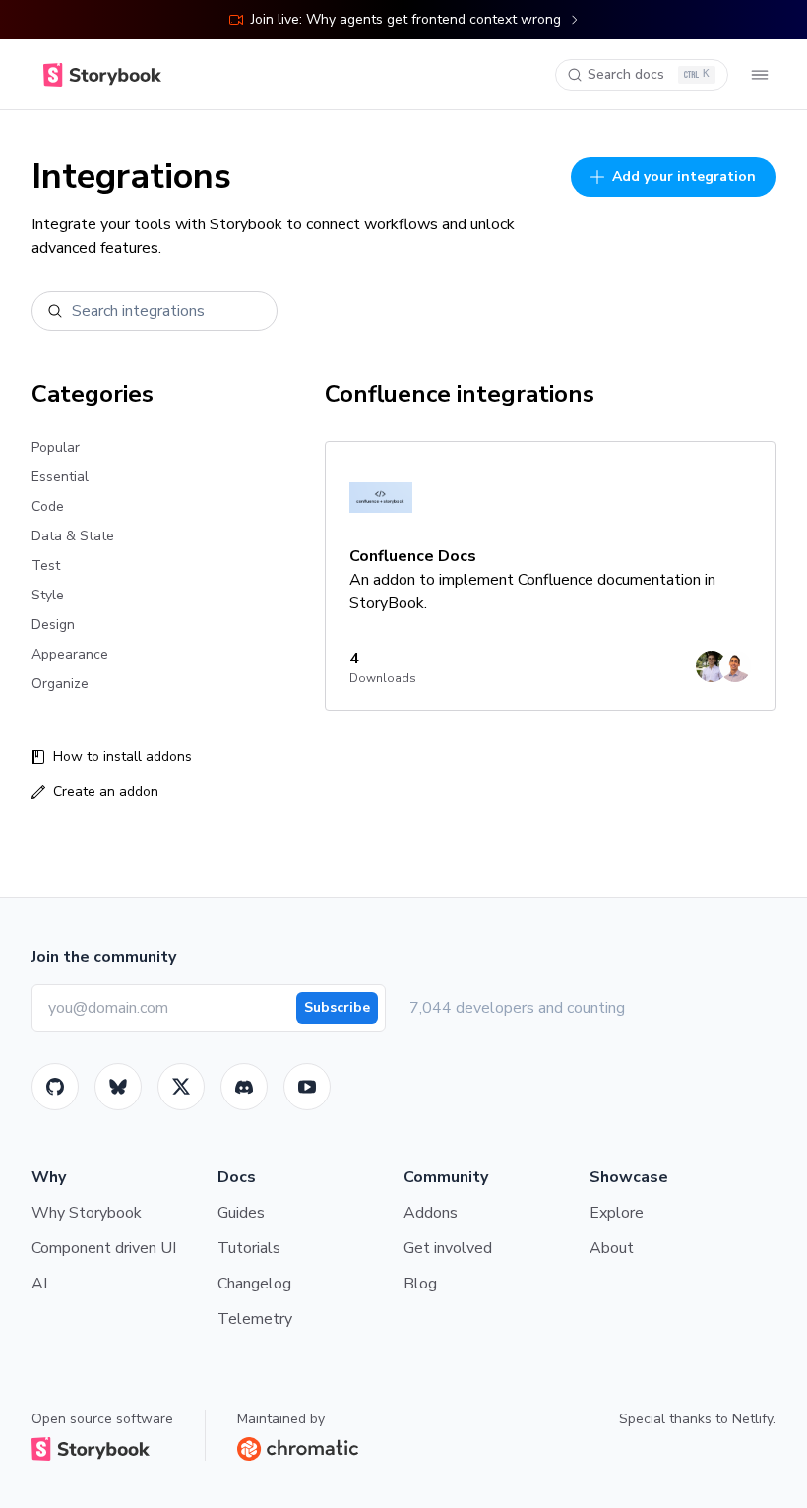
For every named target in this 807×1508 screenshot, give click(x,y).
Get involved (448, 1248)
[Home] (102, 75)
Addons (431, 1213)
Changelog (254, 1283)
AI (39, 1283)
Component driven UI (103, 1248)
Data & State (72, 536)
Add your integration (684, 176)
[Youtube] (307, 1086)
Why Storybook (86, 1213)
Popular (55, 447)
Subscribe (337, 1007)
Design (53, 624)
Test (45, 565)
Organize (60, 683)
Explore (617, 1213)
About (612, 1248)
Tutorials (248, 1248)
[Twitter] (181, 1086)
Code (47, 506)
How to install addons (122, 756)
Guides (241, 1213)
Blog (420, 1283)
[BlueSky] (118, 1086)
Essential (60, 477)
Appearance (69, 654)
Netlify (752, 1419)
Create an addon (105, 792)
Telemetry (254, 1319)
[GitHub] (55, 1086)
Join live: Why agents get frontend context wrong (406, 19)
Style (47, 595)
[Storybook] (244, 1086)
